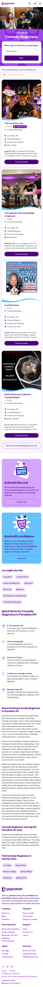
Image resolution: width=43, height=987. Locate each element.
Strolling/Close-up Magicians (14, 596)
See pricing (21, 502)
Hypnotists (28, 583)
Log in (25, 935)
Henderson (7, 878)
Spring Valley (21, 865)
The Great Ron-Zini (13, 123)
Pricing (5, 954)
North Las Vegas (9, 871)
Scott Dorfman (11, 305)
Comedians (7, 577)
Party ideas (28, 916)
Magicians (20, 589)
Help (25, 929)
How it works (28, 913)
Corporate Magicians (11, 583)
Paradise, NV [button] (22, 33)
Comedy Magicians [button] (21, 37)
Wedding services (30, 957)
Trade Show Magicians (12, 602)
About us (6, 913)
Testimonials (7, 957)
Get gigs (5, 951)
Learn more (21, 558)
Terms (4, 971)
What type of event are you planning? (21, 45)
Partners (5, 919)
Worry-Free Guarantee (27, 546)
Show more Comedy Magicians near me (21, 446)
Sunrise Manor (26, 871)
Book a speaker (8, 932)
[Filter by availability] (24, 75)
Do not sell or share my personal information (19, 976)
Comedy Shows (22, 577)
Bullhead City (21, 878)
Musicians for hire (10, 935)
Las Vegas (7, 865)
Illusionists (7, 589)
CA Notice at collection (11, 974)
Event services (29, 951)
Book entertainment (10, 929)
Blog (4, 916)
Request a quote (30, 919)
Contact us (28, 932)
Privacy (12, 971)
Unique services (30, 954)
